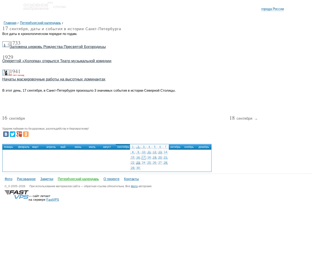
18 (149, 157)
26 (154, 162)
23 (138, 162)
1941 (15, 71)
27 (160, 162)
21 (165, 157)
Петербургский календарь (78, 179)
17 (143, 157)
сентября (13, 119)
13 (160, 152)
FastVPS (52, 199)
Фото (8, 179)
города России (272, 9)
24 (143, 162)
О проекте (111, 179)
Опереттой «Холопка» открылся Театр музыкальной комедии (56, 61)
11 (149, 152)
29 (132, 168)
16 (138, 157)
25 (149, 162)
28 (165, 162)
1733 (15, 42)
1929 (7, 57)
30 (138, 168)
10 (143, 152)
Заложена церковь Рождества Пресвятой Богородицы (58, 47)
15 (132, 157)
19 (154, 157)
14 (165, 152)
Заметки (46, 179)
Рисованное (26, 179)
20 (160, 157)
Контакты (131, 179)
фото (134, 186)
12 (154, 152)
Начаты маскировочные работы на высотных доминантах (54, 79)
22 (132, 162)
